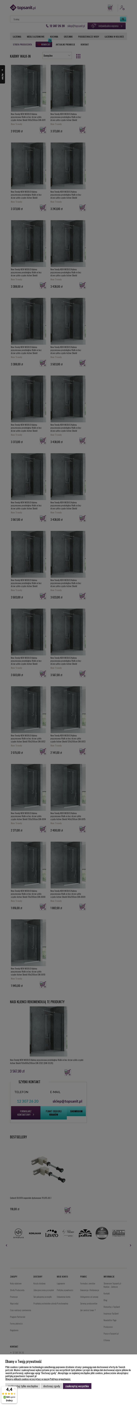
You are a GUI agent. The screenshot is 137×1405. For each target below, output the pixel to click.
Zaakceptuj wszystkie (77, 1386)
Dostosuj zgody (51, 1386)
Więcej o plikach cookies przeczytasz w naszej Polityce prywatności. (38, 1379)
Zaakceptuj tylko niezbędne (23, 1386)
